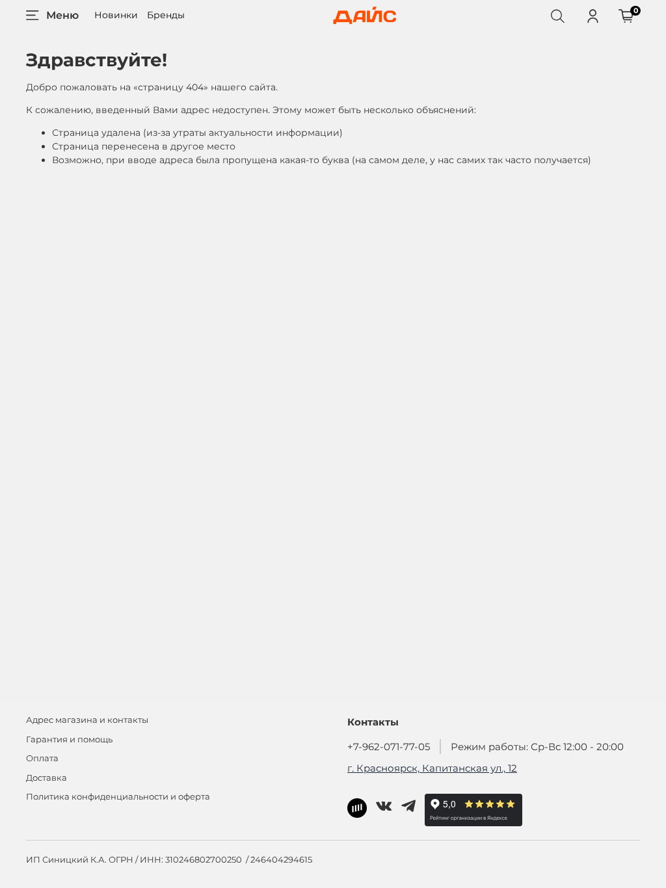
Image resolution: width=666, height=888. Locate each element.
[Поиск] (557, 15)
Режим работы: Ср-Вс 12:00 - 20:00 (537, 746)
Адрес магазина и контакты (87, 720)
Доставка (46, 778)
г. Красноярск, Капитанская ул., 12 (432, 768)
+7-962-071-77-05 (388, 746)
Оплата (42, 758)
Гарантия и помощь (69, 739)
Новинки (116, 15)
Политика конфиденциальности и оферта (118, 797)
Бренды (166, 15)
